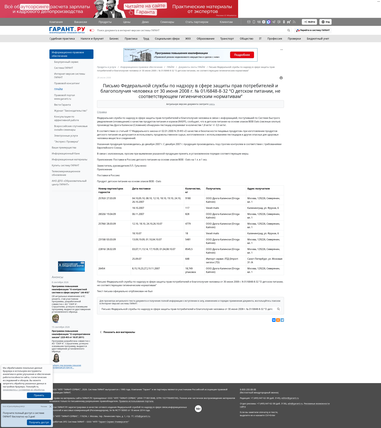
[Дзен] (263, 21)
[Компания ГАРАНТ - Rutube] (289, 22)
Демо (145, 22)
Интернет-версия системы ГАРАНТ (69, 75)
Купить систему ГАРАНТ (65, 165)
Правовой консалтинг (67, 83)
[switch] (91, 30)
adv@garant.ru (295, 403)
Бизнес (114, 38)
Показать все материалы (119, 332)
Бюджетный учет (318, 38)
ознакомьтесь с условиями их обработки (23, 389)
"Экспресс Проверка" (66, 141)
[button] (313, 30)
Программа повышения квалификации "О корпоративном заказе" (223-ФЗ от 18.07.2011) (71, 334)
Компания (56, 22)
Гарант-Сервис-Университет (113, 421)
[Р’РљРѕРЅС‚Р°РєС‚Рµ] (274, 320)
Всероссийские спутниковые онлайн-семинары (71, 127)
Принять (39, 395)
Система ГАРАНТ (63, 67)
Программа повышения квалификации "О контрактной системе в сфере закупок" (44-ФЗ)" (71, 289)
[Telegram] (282, 320)
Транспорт (227, 38)
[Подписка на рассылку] (249, 22)
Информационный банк (66, 153)
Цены (126, 22)
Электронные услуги (66, 135)
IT (260, 38)
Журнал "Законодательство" (70, 110)
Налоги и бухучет (92, 38)
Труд (146, 38)
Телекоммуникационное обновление (66, 173)
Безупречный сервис (66, 62)
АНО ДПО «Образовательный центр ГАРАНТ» (69, 182)
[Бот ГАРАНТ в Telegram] (279, 22)
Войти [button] (311, 21)
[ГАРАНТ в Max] (269, 22)
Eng (328, 21)
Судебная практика (62, 38)
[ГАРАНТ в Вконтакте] (259, 22)
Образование (205, 38)
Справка (102, 112)
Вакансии (80, 22)
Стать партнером (197, 22)
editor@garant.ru (290, 398)
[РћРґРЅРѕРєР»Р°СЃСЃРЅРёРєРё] (278, 320)
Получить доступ (39, 422)
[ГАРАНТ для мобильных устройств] (254, 22)
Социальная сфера (167, 38)
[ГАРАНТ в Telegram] (274, 22)
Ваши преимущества (64, 147)
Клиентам (226, 22)
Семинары (167, 22)
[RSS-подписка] (294, 22)
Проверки (294, 38)
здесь (212, 104)
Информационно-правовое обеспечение (68, 54)
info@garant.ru (142, 416)
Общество (246, 38)
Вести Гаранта (62, 104)
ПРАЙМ (58, 89)
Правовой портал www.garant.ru (64, 97)
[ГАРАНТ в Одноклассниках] (284, 22)
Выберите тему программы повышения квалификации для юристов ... (66, 366)
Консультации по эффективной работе (66, 118)
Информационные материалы (69, 159)
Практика (131, 38)
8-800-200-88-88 (248, 389)
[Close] (50, 406)
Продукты (105, 22)
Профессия (274, 38)
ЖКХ (188, 38)
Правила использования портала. (136, 401)
